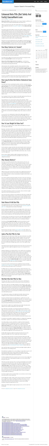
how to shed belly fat (12, 103)
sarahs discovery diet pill (39, 43)
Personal (11, 388)
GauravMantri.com (7, 1)
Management (7, 388)
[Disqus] (17, 403)
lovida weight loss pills (19, 229)
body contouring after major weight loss (16, 344)
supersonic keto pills (39, 39)
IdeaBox (46, 444)
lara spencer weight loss (17, 25)
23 (36, 57)
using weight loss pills (28, 35)
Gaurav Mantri (37, 444)
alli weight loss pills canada (40, 45)
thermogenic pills (5, 155)
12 (41, 54)
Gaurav (7, 19)
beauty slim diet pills (39, 41)
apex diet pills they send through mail (22, 311)
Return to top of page (5, 444)
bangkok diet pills (13, 260)
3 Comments (11, 19)
